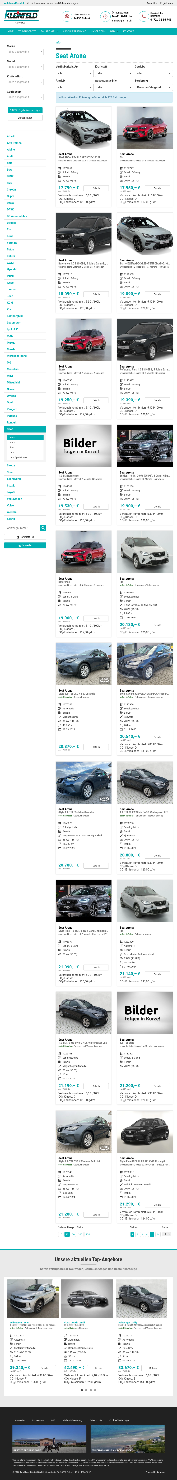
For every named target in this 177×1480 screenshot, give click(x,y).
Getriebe (140, 66)
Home (10, 31)
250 (88, 1234)
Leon (12, 452)
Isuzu (10, 276)
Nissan (11, 389)
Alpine (11, 149)
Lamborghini (15, 316)
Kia (9, 309)
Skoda (11, 465)
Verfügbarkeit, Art (67, 66)
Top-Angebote (27, 31)
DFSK (10, 209)
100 (80, 1234)
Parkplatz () (27, 537)
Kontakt (128, 31)
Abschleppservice (74, 31)
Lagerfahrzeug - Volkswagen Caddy (87, 1332)
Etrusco (11, 222)
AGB (53, 1420)
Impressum (38, 1420)
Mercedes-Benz (17, 355)
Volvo (10, 505)
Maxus (11, 342)
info (58, 42)
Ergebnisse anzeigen (25, 110)
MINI (10, 376)
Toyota (11, 492)
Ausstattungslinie (106, 80)
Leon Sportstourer (18, 457)
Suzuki (11, 485)
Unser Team (98, 31)
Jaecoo (11, 289)
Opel (10, 402)
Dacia (10, 203)
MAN (10, 336)
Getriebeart (14, 91)
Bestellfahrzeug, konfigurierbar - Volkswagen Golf (141, 1326)
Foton (10, 249)
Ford (10, 236)
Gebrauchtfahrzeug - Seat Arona (145, 584)
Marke (11, 46)
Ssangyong (14, 478)
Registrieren (166, 3)
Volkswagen (14, 499)
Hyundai (12, 269)
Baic (9, 163)
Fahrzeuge (47, 31)
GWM (10, 262)
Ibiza (12, 447)
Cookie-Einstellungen (119, 1420)
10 (60, 1234)
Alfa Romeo (14, 143)
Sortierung (141, 80)
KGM (10, 302)
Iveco (10, 282)
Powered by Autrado (155, 1472)
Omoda (11, 395)
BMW (10, 176)
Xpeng (11, 518)
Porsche (12, 415)
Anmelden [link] (27, 545)
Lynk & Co (13, 329)
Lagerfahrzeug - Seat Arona (145, 699)
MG (9, 362)
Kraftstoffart (14, 76)
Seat (10, 429)
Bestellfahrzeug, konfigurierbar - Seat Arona (83, 584)
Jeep (10, 296)
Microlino (12, 369)
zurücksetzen (25, 117)
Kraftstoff (101, 66)
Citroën (11, 189)
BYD (9, 183)
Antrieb (60, 80)
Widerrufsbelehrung (72, 1420)
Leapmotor (14, 322)
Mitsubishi (13, 382)
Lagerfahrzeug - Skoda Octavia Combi (33, 1332)
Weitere (12, 512)
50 (73, 1234)
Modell (11, 61)
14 (158, 1234)
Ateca (12, 442)
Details (96, 188)
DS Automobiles (17, 216)
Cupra (10, 196)
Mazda (11, 349)
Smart (11, 472)
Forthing (12, 242)
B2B (112, 31)
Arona (12, 437)
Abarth (11, 136)
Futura (11, 256)
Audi (10, 156)
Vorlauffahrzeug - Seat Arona (145, 1167)
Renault (11, 422)
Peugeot (12, 409)
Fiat (9, 229)
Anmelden (152, 3)
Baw (9, 169)
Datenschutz (96, 1420)
